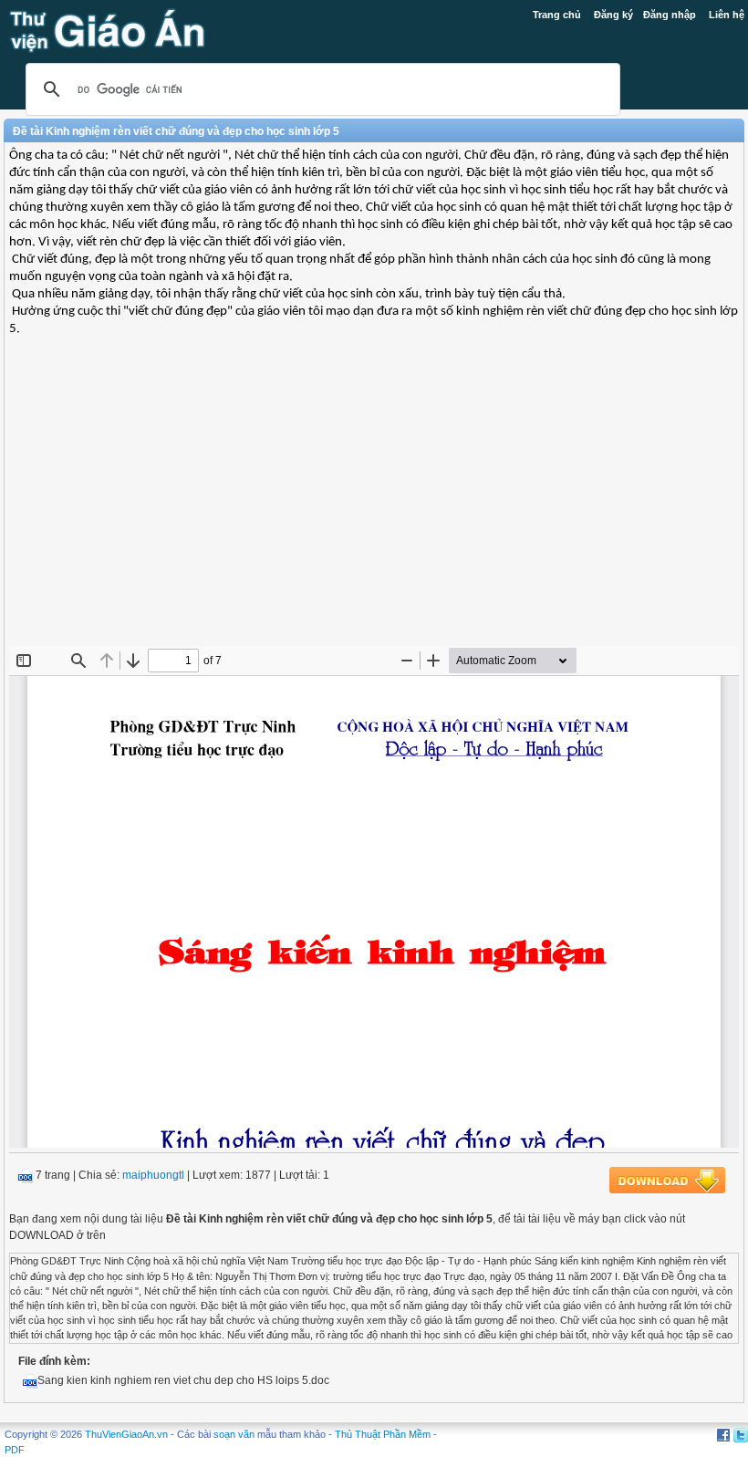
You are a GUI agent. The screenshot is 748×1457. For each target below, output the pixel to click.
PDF (15, 1449)
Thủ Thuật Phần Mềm (383, 1434)
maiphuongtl (153, 1175)
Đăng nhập (669, 14)
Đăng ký (613, 14)
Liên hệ (726, 14)
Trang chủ (557, 14)
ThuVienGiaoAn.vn (126, 1434)
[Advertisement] (374, 513)
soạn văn (234, 1434)
